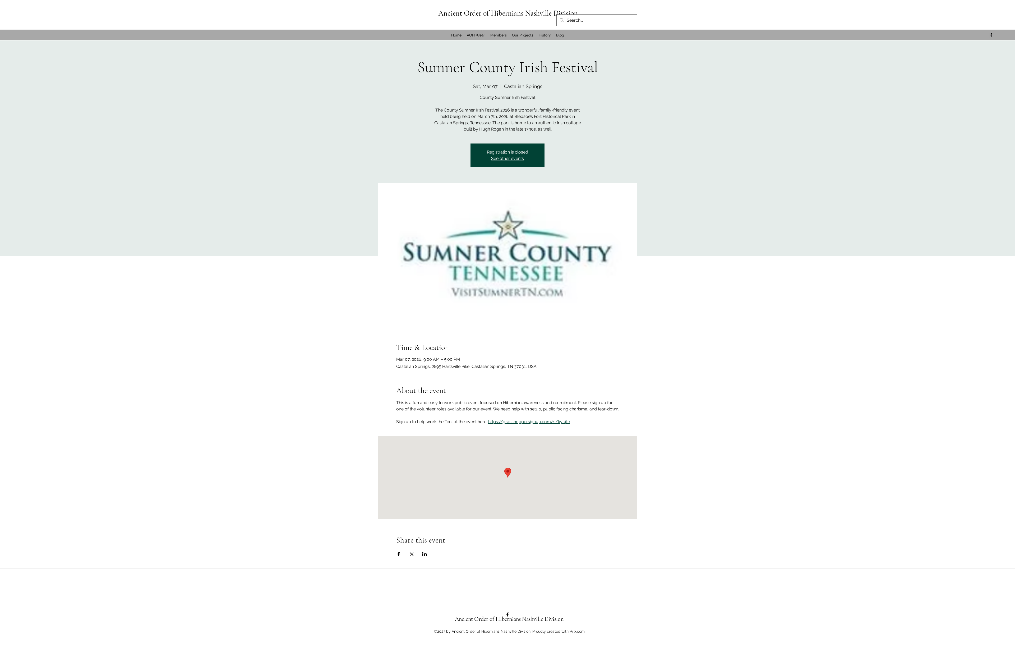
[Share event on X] (411, 554)
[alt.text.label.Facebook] (991, 35)
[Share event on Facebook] (398, 554)
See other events (507, 158)
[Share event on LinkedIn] (424, 554)
